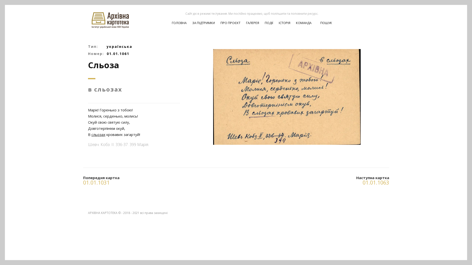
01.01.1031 (96, 182)
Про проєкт (230, 23)
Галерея (252, 23)
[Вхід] (372, 17)
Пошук (326, 23)
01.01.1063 (376, 182)
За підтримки (203, 23)
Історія (284, 23)
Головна (179, 23)
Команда (303, 23)
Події (269, 23)
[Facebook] (380, 17)
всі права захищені (154, 213)
